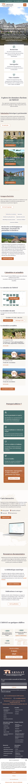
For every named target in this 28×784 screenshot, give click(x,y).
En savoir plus (5, 125)
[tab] (11, 214)
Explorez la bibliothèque (21, 636)
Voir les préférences (14, 779)
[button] (26, 760)
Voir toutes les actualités (7, 389)
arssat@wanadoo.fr (20, 698)
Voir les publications (14, 604)
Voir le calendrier (14, 298)
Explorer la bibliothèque (14, 584)
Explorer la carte (6, 517)
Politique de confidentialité (17, 782)
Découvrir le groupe (7, 258)
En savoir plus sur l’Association (14, 657)
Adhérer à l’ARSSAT (14, 478)
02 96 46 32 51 (9, 1)
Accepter (14, 772)
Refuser (14, 776)
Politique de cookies (8, 782)
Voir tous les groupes (7, 207)
